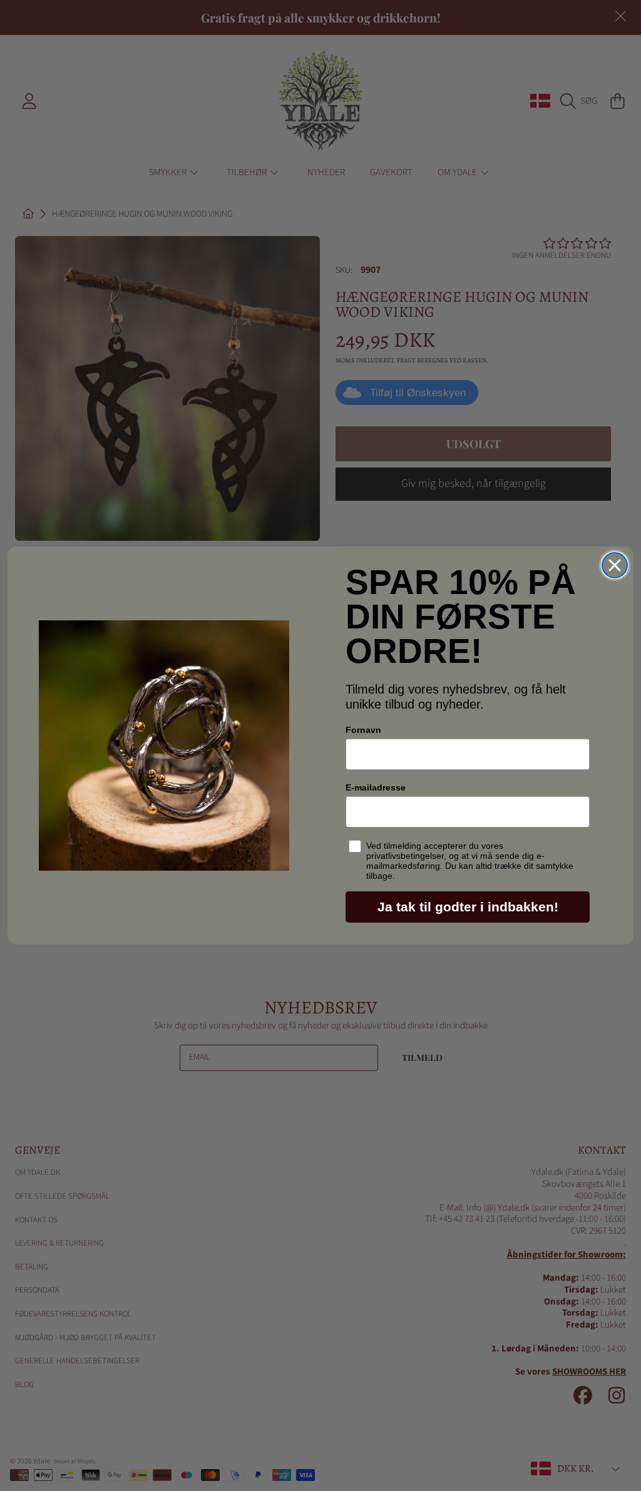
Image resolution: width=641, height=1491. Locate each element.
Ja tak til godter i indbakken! (467, 906)
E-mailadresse (376, 787)
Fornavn (363, 730)
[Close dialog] (614, 565)
